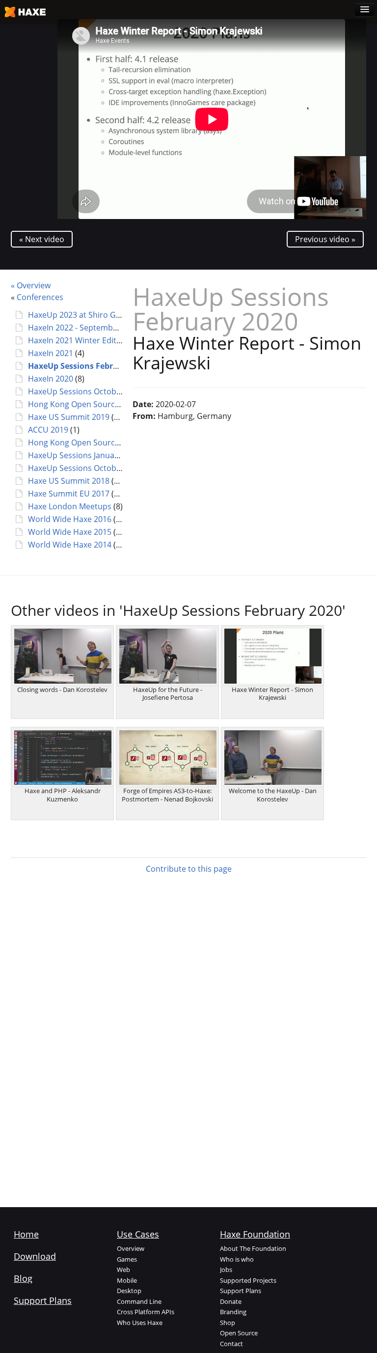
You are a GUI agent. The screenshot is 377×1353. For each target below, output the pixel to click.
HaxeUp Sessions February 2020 (89, 365)
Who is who (237, 1259)
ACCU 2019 (48, 429)
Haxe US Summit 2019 (68, 417)
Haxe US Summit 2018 (68, 480)
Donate (231, 1301)
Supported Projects (248, 1280)
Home (26, 1234)
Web (123, 1269)
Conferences (40, 297)
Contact (231, 1343)
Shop (227, 1322)
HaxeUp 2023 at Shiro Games (82, 314)
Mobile (127, 1280)
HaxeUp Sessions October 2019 (86, 391)
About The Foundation (253, 1248)
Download (35, 1256)
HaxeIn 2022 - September (74, 327)
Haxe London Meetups (69, 506)
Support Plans (43, 1300)
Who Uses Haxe (139, 1322)
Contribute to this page (189, 868)
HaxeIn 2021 (50, 353)
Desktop (129, 1290)
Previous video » (325, 239)
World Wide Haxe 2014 (69, 544)
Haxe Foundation (255, 1234)
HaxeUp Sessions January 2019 (84, 455)
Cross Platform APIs (145, 1311)
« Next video (41, 239)
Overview (130, 1248)
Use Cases (138, 1234)
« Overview (31, 285)
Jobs (226, 1269)
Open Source (239, 1332)
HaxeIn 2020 (50, 378)
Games (127, 1259)
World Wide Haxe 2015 (69, 531)
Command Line (139, 1301)
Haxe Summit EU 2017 (68, 493)
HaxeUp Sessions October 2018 (86, 468)
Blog (23, 1278)
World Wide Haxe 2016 (69, 519)
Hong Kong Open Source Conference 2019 (106, 404)
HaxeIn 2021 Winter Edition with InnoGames (109, 340)
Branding (233, 1311)
